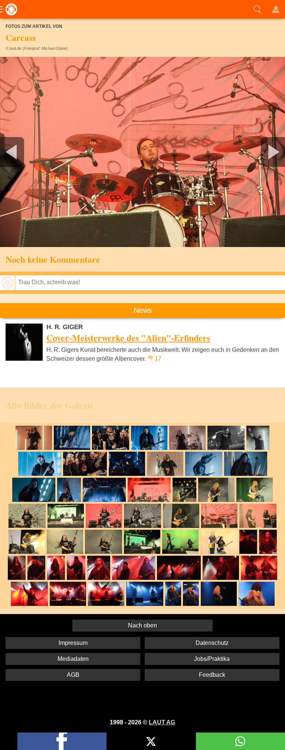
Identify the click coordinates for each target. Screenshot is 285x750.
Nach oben (142, 625)
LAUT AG (162, 722)
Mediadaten (73, 659)
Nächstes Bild (142, 152)
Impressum (73, 643)
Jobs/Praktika (212, 659)
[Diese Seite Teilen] (62, 741)
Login (275, 9)
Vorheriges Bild (47, 152)
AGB (73, 675)
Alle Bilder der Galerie (50, 405)
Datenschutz (212, 643)
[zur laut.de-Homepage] (9, 9)
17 (158, 358)
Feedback (212, 675)
